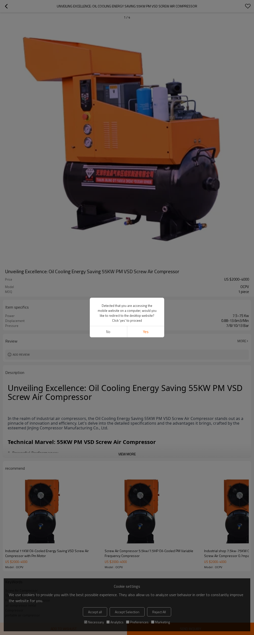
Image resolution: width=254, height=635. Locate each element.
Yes (146, 332)
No (108, 332)
